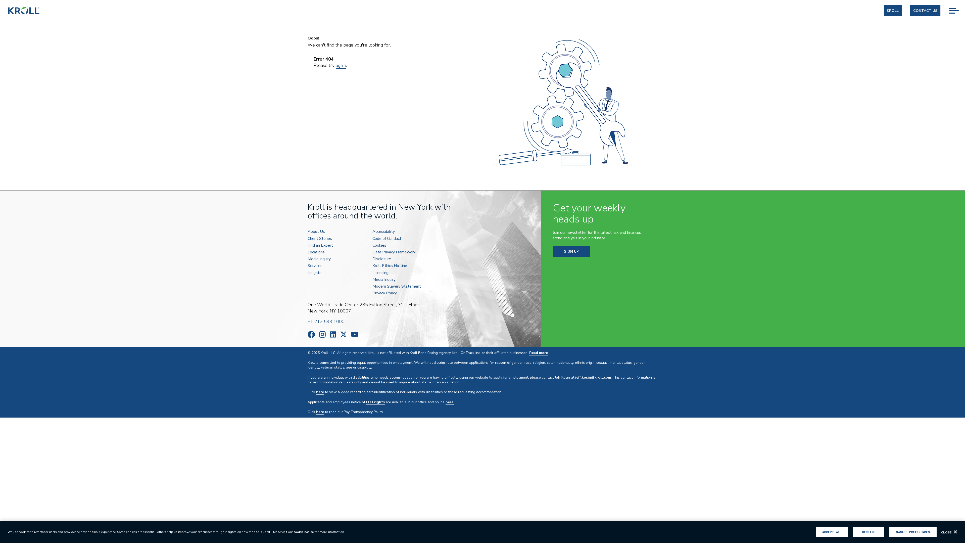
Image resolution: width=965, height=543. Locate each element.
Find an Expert (320, 245)
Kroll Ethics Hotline (389, 265)
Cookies (379, 245)
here (320, 392)
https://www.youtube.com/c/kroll (354, 334)
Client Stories (320, 238)
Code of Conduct (386, 238)
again (341, 65)
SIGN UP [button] (571, 251)
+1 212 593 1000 (326, 322)
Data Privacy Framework (394, 252)
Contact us (925, 10)
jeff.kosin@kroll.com (593, 377)
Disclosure (381, 259)
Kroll (893, 10)
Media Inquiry (319, 259)
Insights (314, 272)
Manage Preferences (913, 532)
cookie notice (304, 532)
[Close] (955, 532)
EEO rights (375, 402)
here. (450, 402)
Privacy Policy (384, 293)
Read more (538, 352)
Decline (868, 532)
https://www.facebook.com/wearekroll (311, 334)
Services (315, 265)
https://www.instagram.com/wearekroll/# (322, 334)
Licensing (380, 272)
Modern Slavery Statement (396, 286)
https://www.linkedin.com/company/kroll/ (333, 334)
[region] (482, 532)
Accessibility (383, 231)
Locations (316, 252)
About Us (316, 231)
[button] (957, 5)
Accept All (831, 532)
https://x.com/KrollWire (343, 334)
